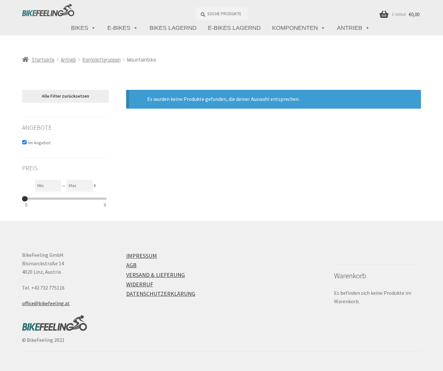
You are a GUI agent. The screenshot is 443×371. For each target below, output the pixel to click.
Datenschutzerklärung (160, 293)
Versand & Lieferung (155, 275)
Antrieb (349, 28)
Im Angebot (39, 143)
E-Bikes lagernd (234, 28)
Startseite (43, 59)
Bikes (79, 28)
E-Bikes (118, 28)
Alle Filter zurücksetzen (65, 96)
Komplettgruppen (101, 59)
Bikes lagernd (173, 28)
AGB (131, 265)
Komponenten (295, 28)
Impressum (141, 255)
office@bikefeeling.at (46, 303)
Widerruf (139, 284)
